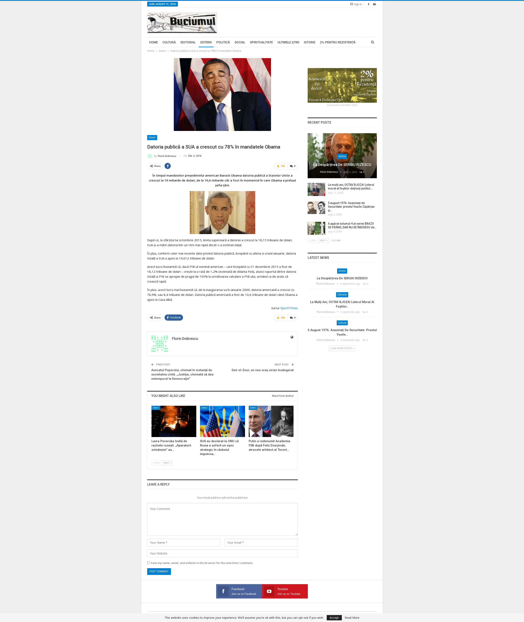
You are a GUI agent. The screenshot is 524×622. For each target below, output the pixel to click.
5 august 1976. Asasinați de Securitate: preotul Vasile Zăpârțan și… (351, 206)
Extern (206, 42)
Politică (223, 42)
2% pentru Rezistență (338, 42)
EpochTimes (289, 308)
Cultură (169, 42)
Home (153, 42)
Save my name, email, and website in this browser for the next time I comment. (202, 563)
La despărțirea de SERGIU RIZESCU (342, 164)
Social (240, 42)
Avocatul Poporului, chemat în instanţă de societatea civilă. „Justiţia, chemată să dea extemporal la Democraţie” (182, 374)
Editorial (188, 42)
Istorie (309, 42)
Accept (334, 618)
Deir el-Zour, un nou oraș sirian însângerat (263, 370)
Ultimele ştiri (288, 42)
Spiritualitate (261, 42)
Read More (352, 617)
